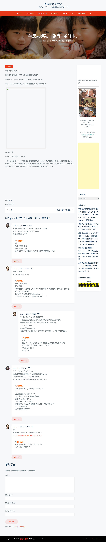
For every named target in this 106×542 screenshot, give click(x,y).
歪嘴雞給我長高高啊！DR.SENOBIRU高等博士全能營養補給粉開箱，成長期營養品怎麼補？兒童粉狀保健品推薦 (88, 253)
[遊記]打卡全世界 (42, 13)
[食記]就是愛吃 (30, 13)
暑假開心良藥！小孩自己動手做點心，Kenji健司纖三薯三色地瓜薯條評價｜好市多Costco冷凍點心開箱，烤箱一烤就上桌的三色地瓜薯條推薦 (88, 238)
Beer (14, 225)
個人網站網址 (10, 511)
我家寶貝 (19, 13)
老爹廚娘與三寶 (53, 4)
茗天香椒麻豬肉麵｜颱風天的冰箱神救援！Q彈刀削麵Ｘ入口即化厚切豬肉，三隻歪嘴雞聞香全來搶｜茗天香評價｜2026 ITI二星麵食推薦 (88, 214)
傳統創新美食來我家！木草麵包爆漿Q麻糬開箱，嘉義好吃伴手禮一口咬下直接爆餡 (88, 226)
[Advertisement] (88, 166)
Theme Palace (96, 539)
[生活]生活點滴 (81, 13)
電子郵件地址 (10, 503)
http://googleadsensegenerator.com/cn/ (27, 435)
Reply (17, 261)
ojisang (15, 269)
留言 (7, 475)
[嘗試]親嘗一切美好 (68, 13)
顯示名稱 (9, 495)
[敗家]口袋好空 (55, 13)
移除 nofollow (20, 527)
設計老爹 (9, 200)
